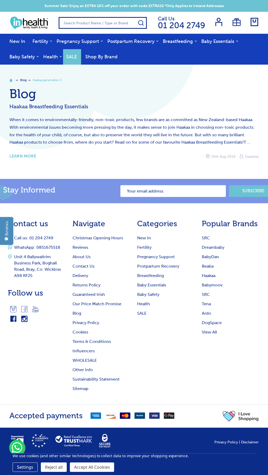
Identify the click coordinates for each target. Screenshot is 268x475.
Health (50, 57)
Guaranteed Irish (88, 294)
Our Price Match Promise (96, 303)
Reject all (54, 467)
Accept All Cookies (92, 467)
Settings (25, 467)
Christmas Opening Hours (97, 237)
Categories (157, 223)
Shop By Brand (101, 57)
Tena (206, 303)
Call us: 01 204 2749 (33, 237)
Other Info (82, 369)
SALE (71, 57)
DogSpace (212, 322)
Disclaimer (250, 442)
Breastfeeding (178, 41)
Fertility (40, 41)
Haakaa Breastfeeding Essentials (48, 106)
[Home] (11, 80)
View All (209, 332)
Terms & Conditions (91, 341)
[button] (241, 416)
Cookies (80, 332)
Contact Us (83, 266)
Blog (76, 313)
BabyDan (210, 256)
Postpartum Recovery (130, 41)
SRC (206, 237)
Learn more (22, 156)
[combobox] (103, 23)
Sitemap (80, 388)
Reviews (80, 247)
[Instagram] (13, 309)
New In (17, 41)
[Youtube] (35, 309)
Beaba (208, 266)
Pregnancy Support (78, 41)
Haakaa (208, 275)
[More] (51, 41)
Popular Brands (230, 223)
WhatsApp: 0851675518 (37, 247)
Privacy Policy (85, 322)
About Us (81, 256)
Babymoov (212, 284)
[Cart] (254, 22)
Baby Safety (22, 57)
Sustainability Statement (96, 379)
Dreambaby (213, 247)
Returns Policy (86, 284)
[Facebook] (24, 309)
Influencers (83, 350)
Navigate (88, 223)
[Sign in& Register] (219, 22)
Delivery (80, 275)
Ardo (206, 313)
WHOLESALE (84, 360)
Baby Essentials (217, 41)
